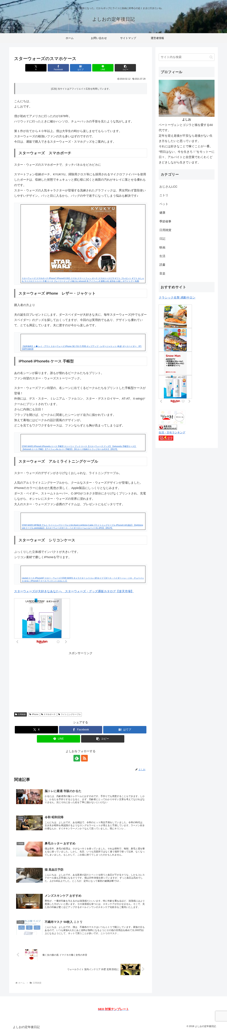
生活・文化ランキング (172, 432)
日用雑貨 (22, 714)
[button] (125, 67)
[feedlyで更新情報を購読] (76, 758)
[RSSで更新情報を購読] (84, 758)
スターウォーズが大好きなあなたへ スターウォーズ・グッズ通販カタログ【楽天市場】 (74, 591)
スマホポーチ (50, 714)
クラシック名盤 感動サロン (177, 297)
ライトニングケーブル (71, 714)
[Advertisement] (80, 679)
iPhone (35, 714)
